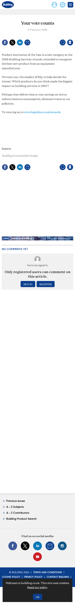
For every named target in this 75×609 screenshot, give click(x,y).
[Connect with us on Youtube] (37, 556)
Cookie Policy (11, 576)
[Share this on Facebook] (5, 42)
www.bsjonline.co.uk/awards (42, 112)
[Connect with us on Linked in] (37, 545)
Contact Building (58, 576)
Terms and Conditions (47, 572)
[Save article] (70, 42)
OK (37, 597)
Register (45, 284)
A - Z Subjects (15, 507)
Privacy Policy (33, 576)
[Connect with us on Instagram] (62, 545)
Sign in (26, 35)
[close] (73, 35)
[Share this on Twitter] (12, 42)
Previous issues (15, 501)
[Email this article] (27, 42)
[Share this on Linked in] (20, 42)
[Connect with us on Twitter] (25, 545)
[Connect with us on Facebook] (12, 545)
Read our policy (37, 587)
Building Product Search (21, 519)
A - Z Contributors (17, 513)
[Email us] (49, 545)
